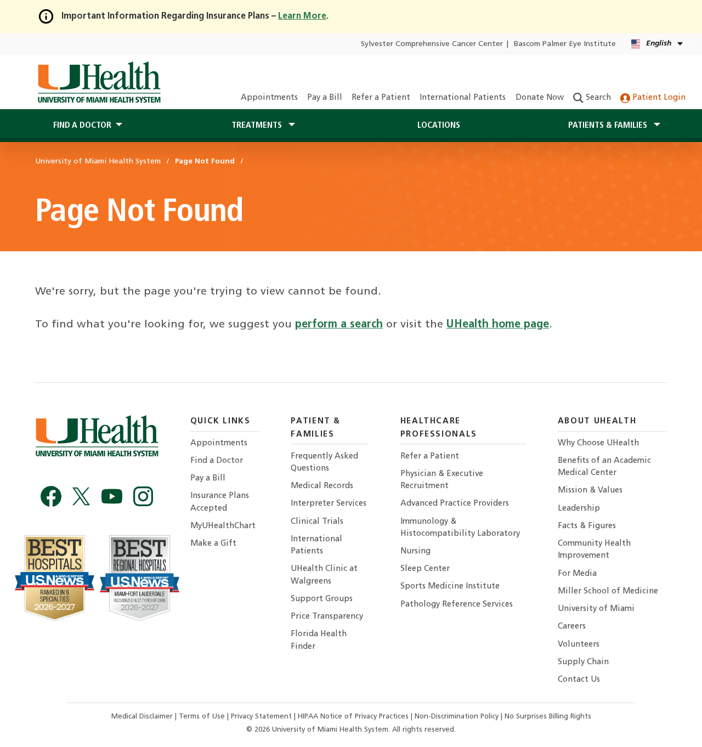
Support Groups (322, 599)
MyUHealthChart (223, 526)
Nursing (415, 551)
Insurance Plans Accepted (219, 502)
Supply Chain (583, 662)
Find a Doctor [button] (82, 125)
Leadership (579, 509)
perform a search (339, 324)
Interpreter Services (328, 504)
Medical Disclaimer (143, 716)
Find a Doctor (216, 461)
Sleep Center (425, 569)
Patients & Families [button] (608, 125)
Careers (572, 626)
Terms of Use (203, 716)
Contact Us (579, 680)
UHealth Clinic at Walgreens (324, 575)
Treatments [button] (257, 125)
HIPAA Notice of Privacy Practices (353, 716)
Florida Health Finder (319, 640)
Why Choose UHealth (598, 443)
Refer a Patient (381, 98)
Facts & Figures (587, 526)
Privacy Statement (262, 716)
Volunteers (578, 645)
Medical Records (322, 486)
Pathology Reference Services (456, 605)
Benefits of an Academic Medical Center (604, 467)
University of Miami (596, 609)
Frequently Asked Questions (324, 462)
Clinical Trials (317, 522)
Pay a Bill (324, 98)
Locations (438, 125)
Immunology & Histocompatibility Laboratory (460, 528)
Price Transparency (327, 617)
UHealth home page (497, 324)
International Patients (463, 98)
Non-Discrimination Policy (457, 716)
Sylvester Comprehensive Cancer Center (432, 44)
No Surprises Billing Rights (548, 716)
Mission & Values (590, 490)
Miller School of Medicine (608, 591)
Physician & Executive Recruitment (441, 480)
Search (597, 98)
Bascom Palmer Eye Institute (565, 44)
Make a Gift (213, 544)
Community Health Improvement (594, 550)
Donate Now (540, 98)
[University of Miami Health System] (99, 82)
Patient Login (658, 98)
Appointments (269, 98)
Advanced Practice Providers (454, 504)
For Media (577, 574)
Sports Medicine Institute (450, 586)
